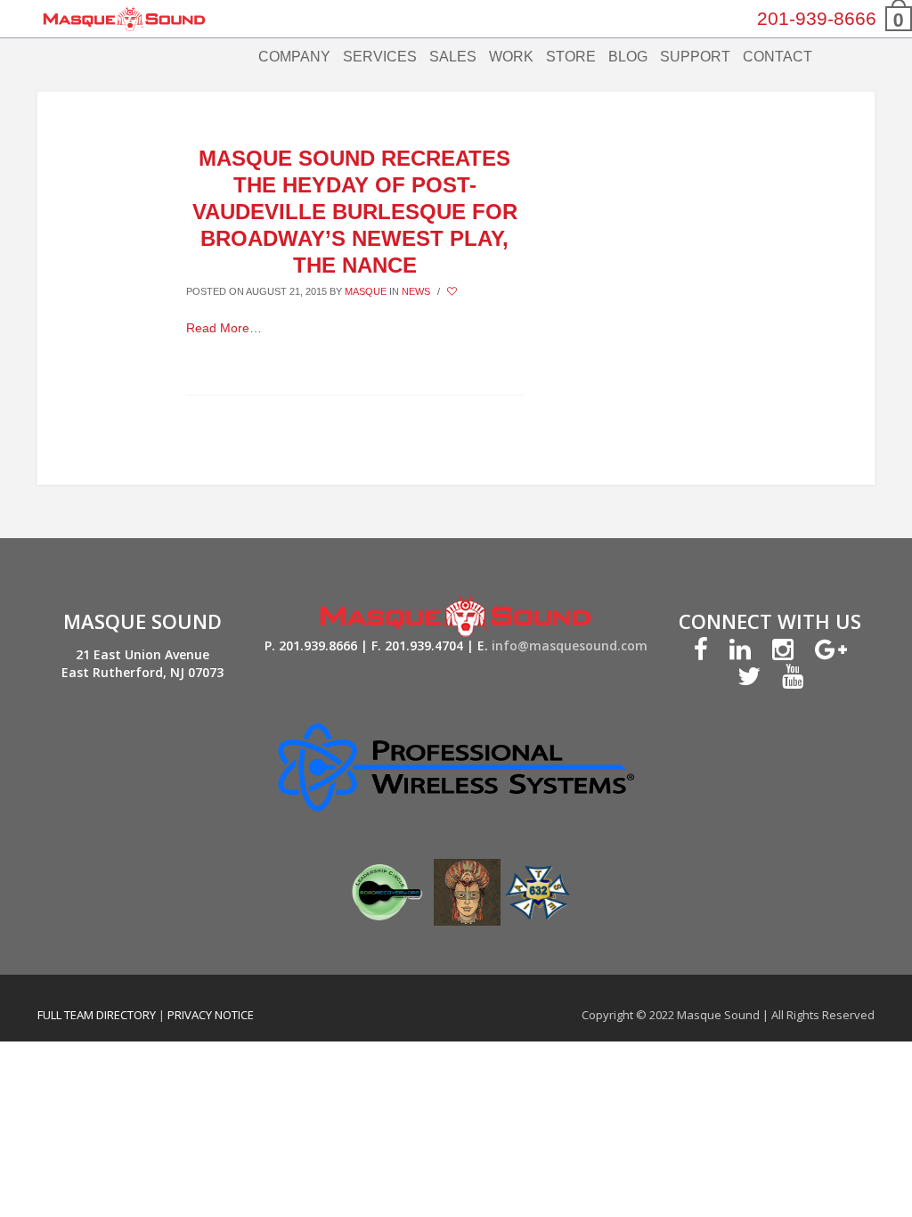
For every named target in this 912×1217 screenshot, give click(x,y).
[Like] (453, 291)
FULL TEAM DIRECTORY (98, 1015)
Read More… (224, 328)
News (416, 291)
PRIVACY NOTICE (210, 1015)
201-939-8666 (816, 18)
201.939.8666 (318, 645)
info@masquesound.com (569, 645)
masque (366, 291)
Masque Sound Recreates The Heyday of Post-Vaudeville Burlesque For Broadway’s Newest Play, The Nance (354, 211)
